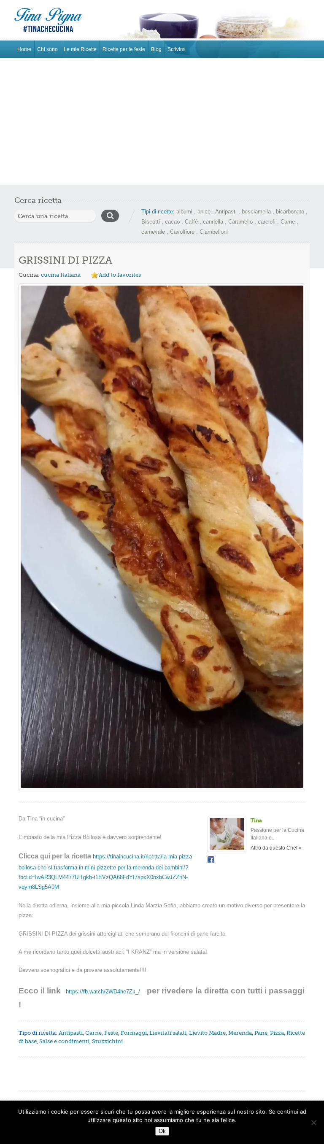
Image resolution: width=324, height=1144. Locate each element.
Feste (111, 1033)
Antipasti (226, 211)
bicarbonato (290, 211)
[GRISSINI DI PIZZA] (162, 536)
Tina (256, 820)
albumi (184, 211)
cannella (213, 222)
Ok (162, 1131)
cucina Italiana (61, 275)
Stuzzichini (107, 1041)
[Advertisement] (162, 121)
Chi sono (47, 49)
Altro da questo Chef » (276, 848)
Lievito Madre (207, 1033)
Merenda (240, 1033)
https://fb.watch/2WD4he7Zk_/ (103, 991)
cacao (172, 222)
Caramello (240, 222)
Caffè (191, 222)
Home (24, 49)
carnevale (153, 232)
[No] (313, 1122)
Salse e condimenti (64, 1041)
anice (204, 211)
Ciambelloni (214, 232)
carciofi (266, 222)
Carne (288, 222)
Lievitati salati (167, 1033)
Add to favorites (120, 275)
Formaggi (134, 1033)
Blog (156, 49)
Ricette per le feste (124, 49)
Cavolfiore (182, 232)
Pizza (277, 1033)
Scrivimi (176, 49)
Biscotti (150, 222)
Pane (260, 1033)
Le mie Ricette (80, 49)
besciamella (256, 211)
